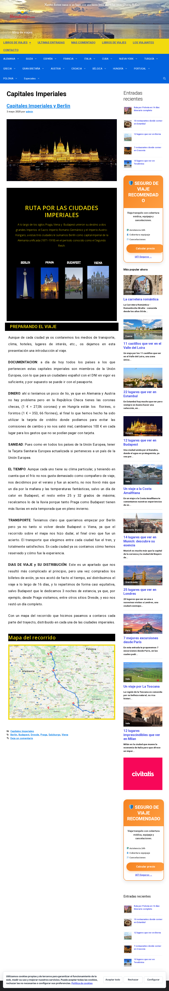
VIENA (98, 263)
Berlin (13, 734)
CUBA (105, 58)
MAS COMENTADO (83, 42)
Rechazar (133, 979)
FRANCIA (68, 58)
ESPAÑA (48, 58)
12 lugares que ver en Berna (147, 134)
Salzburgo (54, 734)
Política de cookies (82, 983)
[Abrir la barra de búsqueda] (164, 78)
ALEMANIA (9, 58)
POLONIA (8, 78)
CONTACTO (10, 50)
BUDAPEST (74, 262)
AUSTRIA (56, 68)
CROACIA (76, 68)
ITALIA (87, 58)
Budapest (23, 734)
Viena (65, 734)
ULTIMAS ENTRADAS (51, 42)
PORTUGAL (140, 68)
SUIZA (29, 58)
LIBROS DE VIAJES (15, 42)
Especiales (30, 78)
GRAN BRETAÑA (31, 68)
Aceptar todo (112, 979)
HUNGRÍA (118, 68)
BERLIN (25, 262)
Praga (43, 734)
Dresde (35, 734)
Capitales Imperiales (22, 731)
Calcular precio (145, 248)
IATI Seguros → (143, 256)
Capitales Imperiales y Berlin (38, 106)
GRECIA (7, 68)
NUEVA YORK (126, 58)
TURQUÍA (149, 58)
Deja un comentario (21, 738)
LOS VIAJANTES (143, 42)
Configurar (153, 979)
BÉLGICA (97, 68)
